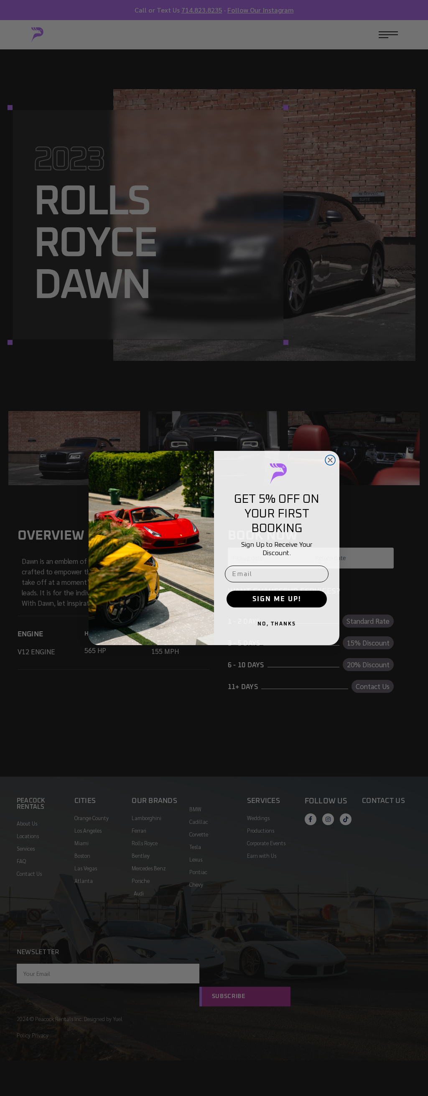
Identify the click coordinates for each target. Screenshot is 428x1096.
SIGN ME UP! (276, 599)
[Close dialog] (330, 460)
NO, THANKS (276, 624)
